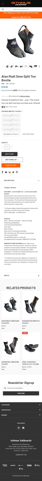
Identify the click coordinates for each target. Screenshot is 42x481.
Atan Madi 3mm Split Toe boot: (11, 111)
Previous (2, 66)
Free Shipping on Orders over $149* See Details (21, 13)
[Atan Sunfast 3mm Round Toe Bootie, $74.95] (11, 304)
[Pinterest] (17, 172)
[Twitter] (13, 172)
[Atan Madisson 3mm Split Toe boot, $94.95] (31, 304)
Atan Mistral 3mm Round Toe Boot (10, 363)
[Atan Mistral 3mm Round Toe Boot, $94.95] (11, 345)
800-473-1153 (21, 455)
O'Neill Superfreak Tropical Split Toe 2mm (30, 363)
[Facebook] (2, 172)
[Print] (10, 172)
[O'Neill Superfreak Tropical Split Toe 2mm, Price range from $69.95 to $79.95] (31, 345)
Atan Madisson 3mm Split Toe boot (31, 322)
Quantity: (4, 142)
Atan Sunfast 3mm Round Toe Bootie (10, 322)
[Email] (6, 172)
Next (39, 66)
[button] (24, 96)
